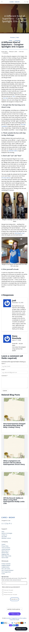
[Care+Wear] (14, 1)
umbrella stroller (12, 150)
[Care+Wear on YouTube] (11, 524)
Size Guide (4, 536)
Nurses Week (5, 557)
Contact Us (4, 535)
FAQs (3, 531)
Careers (3, 544)
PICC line (5, 98)
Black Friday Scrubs (6, 556)
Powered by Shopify (14, 619)
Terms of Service (6, 547)
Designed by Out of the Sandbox (18, 618)
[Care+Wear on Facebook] (4, 524)
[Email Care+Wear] (2, 524)
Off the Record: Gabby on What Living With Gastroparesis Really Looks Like (14, 500)
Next (17, 37)
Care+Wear (8, 618)
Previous (12, 37)
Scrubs (3, 573)
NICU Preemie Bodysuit (7, 570)
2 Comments (5, 53)
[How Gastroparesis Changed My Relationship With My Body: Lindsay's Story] (14, 409)
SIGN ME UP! (14, 599)
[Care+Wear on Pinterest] (9, 524)
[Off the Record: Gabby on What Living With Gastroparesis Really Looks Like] (14, 483)
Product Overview (6, 563)
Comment (4, 375)
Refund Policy (5, 552)
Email (3, 369)
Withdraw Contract (6, 538)
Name (3, 363)
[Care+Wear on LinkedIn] (7, 524)
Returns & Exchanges (7, 533)
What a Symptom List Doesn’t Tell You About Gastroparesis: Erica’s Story (14, 462)
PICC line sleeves (6, 177)
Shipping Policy (5, 554)
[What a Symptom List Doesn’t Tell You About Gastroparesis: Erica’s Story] (14, 446)
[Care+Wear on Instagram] (5, 524)
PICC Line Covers (6, 568)
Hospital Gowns (5, 567)
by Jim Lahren (4, 51)
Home (10, 40)
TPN (13, 96)
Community (17, 40)
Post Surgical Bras (6, 572)
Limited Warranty (6, 549)
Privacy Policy (5, 546)
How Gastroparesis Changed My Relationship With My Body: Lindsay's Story (14, 425)
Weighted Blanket (6, 565)
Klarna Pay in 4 (5, 551)
